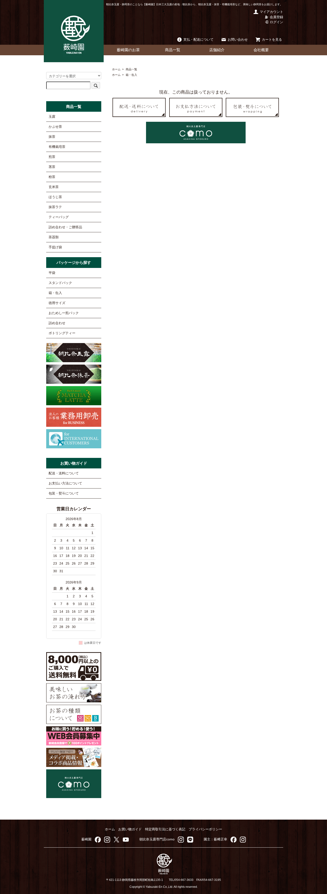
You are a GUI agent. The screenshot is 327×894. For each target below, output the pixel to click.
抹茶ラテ (55, 207)
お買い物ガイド (130, 829)
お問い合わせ (238, 39)
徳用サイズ (57, 303)
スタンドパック (60, 283)
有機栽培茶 (57, 147)
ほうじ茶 (55, 197)
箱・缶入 (131, 75)
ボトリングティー (62, 333)
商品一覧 (172, 50)
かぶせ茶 (55, 126)
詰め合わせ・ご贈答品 (65, 227)
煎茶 (52, 157)
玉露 (52, 116)
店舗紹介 (217, 50)
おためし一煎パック (64, 313)
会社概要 (261, 50)
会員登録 (276, 17)
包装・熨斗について (64, 493)
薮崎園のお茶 (128, 50)
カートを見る (272, 39)
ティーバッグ (59, 217)
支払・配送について (198, 39)
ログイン (276, 22)
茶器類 (54, 237)
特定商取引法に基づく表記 (165, 829)
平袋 (52, 273)
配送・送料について (64, 473)
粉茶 (52, 177)
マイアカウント (271, 12)
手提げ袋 (55, 247)
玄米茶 (54, 187)
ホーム (116, 69)
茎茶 (52, 167)
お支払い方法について (65, 483)
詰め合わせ (57, 323)
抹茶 (52, 137)
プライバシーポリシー (205, 829)
